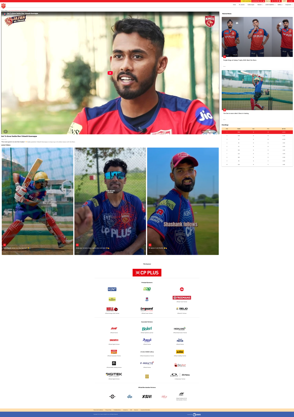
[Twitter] (275, 1)
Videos (4, 252)
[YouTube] (279, 1)
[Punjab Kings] (3, 6)
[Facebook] (272, 1)
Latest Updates (269, 4)
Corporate (288, 4)
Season (260, 4)
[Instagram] (277, 1)
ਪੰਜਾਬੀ (284, 1)
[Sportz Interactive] (197, 414)
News (224, 66)
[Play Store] (261, 1)
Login (291, 1)
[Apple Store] (264, 1)
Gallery (280, 4)
